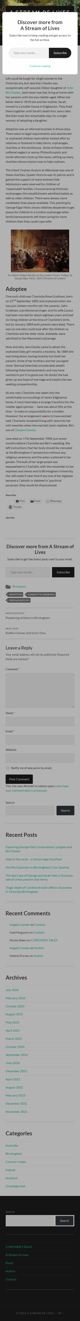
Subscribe (60, 53)
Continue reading (40, 66)
